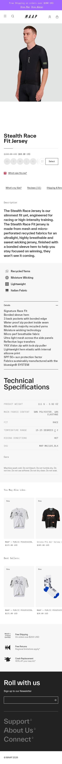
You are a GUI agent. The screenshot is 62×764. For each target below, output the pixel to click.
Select (52, 161)
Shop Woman (37, 7)
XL (33, 161)
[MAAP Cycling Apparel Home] (31, 17)
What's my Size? (14, 188)
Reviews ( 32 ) (34, 188)
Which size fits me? (17, 173)
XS (7, 161)
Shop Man (25, 7)
